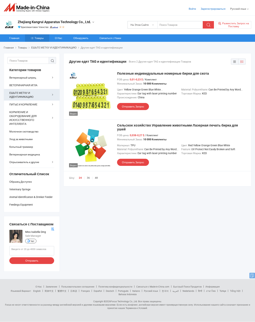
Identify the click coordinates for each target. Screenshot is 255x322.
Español (98, 290)
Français (85, 290)
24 (80, 177)
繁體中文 (61, 290)
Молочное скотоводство (23, 131)
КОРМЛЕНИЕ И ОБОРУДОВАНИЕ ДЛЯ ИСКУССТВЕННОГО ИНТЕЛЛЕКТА (23, 118)
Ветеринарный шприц (22, 77)
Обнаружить (80, 38)
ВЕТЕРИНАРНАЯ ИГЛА (23, 85)
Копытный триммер (21, 147)
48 (96, 177)
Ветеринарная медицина (24, 154)
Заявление (51, 286)
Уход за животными (21, 139)
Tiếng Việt (235, 290)
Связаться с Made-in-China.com (152, 286)
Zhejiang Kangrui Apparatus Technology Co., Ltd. (54, 22)
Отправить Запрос (133, 106)
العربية (175, 290)
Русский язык (151, 290)
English (37, 290)
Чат (32, 241)
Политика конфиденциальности (115, 286)
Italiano (136, 290)
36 (88, 177)
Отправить (31, 260)
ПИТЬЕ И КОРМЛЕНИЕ (23, 104)
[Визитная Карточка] (52, 228)
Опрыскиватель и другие (24, 162)
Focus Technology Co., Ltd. (124, 301)
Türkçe (223, 290)
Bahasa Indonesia (128, 294)
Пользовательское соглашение (77, 286)
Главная (14, 38)
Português (123, 290)
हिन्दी (200, 290)
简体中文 (49, 290)
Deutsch (110, 290)
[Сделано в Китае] (28, 7)
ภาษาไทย (211, 290)
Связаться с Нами (110, 38)
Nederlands (188, 290)
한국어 (165, 290)
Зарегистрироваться (213, 8)
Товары (39, 38)
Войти (192, 8)
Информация (213, 286)
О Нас (58, 38)
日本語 (73, 290)
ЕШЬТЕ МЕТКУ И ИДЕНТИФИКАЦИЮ (21, 95)
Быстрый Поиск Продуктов (187, 286)
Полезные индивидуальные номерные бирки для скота (163, 73)
